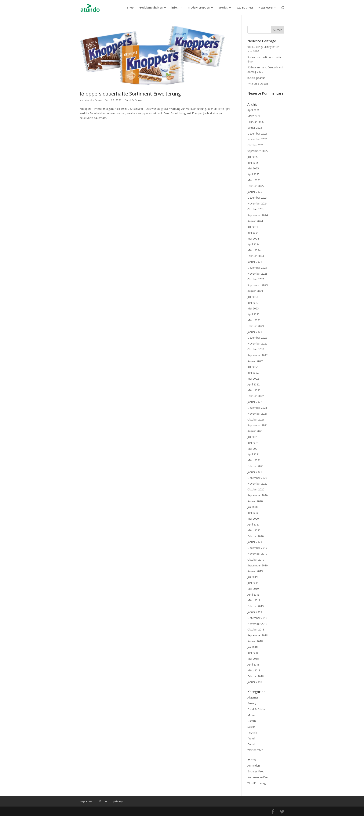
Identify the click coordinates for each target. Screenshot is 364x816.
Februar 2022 (255, 396)
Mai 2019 (253, 588)
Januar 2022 (254, 402)
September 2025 (257, 151)
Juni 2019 (253, 583)
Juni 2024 (253, 232)
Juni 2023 (253, 303)
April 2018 (253, 664)
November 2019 (257, 553)
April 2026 (253, 110)
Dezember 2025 (257, 133)
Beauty (251, 703)
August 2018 (255, 641)
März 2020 (253, 530)
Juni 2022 (253, 372)
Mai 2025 (253, 168)
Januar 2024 (254, 262)
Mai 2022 (253, 378)
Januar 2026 (254, 127)
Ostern (251, 721)
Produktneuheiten (151, 7)
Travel (251, 738)
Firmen (103, 801)
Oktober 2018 (255, 629)
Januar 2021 (254, 472)
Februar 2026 (255, 122)
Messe (251, 715)
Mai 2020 (253, 518)
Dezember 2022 (257, 337)
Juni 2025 (253, 162)
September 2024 (257, 215)
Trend (251, 744)
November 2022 (257, 343)
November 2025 (257, 139)
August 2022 (255, 361)
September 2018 (257, 635)
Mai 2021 (253, 448)
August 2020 (255, 501)
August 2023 (255, 291)
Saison (251, 726)
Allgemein (253, 697)
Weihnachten (255, 750)
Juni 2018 (253, 653)
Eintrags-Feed (255, 771)
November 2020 (257, 483)
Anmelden (253, 765)
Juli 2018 (252, 647)
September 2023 (257, 285)
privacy (118, 801)
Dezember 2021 (257, 408)
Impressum (87, 801)
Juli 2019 (252, 577)
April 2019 (253, 594)
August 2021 (255, 431)
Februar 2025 (255, 186)
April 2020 (253, 524)
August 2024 (255, 221)
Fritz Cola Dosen (257, 83)
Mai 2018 (253, 658)
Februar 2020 (255, 536)
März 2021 (253, 460)
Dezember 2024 (257, 197)
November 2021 (257, 413)
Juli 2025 (252, 157)
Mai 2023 (253, 308)
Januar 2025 (254, 192)
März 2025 (253, 180)
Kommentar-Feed (258, 777)
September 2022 (257, 355)
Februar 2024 (255, 256)
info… (175, 7)
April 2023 (253, 314)
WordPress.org (256, 783)
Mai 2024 (253, 238)
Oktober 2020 (255, 489)
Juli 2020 (252, 507)
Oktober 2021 (255, 419)
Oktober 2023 (255, 279)
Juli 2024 (252, 227)
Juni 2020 (253, 513)
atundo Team (93, 100)
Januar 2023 (254, 332)
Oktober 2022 (255, 349)
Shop (130, 7)
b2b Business (244, 7)
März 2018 (253, 670)
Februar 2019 (255, 606)
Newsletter (265, 7)
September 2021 (257, 425)
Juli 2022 (252, 367)
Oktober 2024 (255, 209)
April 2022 (253, 384)
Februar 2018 (255, 676)
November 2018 (257, 624)
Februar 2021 (255, 466)
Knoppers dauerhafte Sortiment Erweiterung (130, 93)
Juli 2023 (252, 297)
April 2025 (253, 174)
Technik (252, 732)
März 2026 (253, 116)
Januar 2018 (254, 682)
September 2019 (257, 565)
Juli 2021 (252, 437)
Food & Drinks (133, 100)
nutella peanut (256, 78)
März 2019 (253, 600)
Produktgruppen (199, 7)
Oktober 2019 (255, 559)
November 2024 (257, 203)
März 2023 (253, 320)
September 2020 (257, 495)
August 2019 (255, 571)
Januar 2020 (254, 542)
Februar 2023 (255, 326)
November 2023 (257, 273)
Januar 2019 (254, 612)
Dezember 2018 (257, 618)
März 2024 (253, 250)
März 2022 (253, 390)
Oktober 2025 (255, 145)
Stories (223, 7)
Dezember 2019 (257, 548)
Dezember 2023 (257, 267)
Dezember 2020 (257, 478)
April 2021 (253, 454)
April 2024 (253, 244)
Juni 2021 (253, 443)
